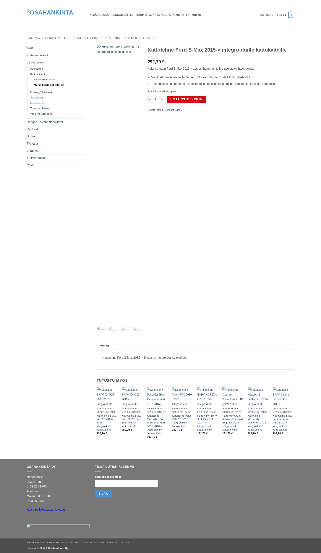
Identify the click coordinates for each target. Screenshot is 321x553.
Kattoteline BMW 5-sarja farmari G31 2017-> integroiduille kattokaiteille (282, 422)
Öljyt (30, 165)
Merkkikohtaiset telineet (133, 38)
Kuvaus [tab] (105, 345)
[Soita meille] (37, 519)
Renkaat (32, 129)
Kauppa (33, 38)
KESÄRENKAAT (100, 14)
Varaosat (32, 150)
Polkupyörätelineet (41, 92)
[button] (277, 14)
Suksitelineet (37, 102)
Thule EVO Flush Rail (199, 77)
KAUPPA (141, 14)
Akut (30, 48)
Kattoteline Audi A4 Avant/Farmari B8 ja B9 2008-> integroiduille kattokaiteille (232, 422)
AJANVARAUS (158, 14)
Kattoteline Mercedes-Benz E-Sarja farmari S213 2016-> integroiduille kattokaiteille (156, 424)
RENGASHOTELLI (122, 14)
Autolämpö (36, 68)
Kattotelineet (90, 38)
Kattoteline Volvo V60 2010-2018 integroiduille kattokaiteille (182, 421)
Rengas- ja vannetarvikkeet (45, 122)
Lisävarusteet (58, 38)
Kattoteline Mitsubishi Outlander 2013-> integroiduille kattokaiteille (258, 422)
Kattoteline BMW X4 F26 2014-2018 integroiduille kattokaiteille (106, 422)
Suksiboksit (36, 97)
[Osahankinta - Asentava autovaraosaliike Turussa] (55, 14)
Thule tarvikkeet (39, 108)
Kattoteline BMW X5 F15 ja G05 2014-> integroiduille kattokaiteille (207, 422)
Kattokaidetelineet (44, 79)
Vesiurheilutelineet (41, 113)
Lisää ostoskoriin (186, 99)
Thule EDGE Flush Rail (234, 77)
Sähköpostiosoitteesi (108, 476)
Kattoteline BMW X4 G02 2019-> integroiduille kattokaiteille (131, 421)
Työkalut (32, 143)
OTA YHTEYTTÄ (179, 14)
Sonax (31, 136)
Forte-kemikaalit (37, 55)
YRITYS (196, 14)
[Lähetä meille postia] (30, 519)
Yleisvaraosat (36, 158)
